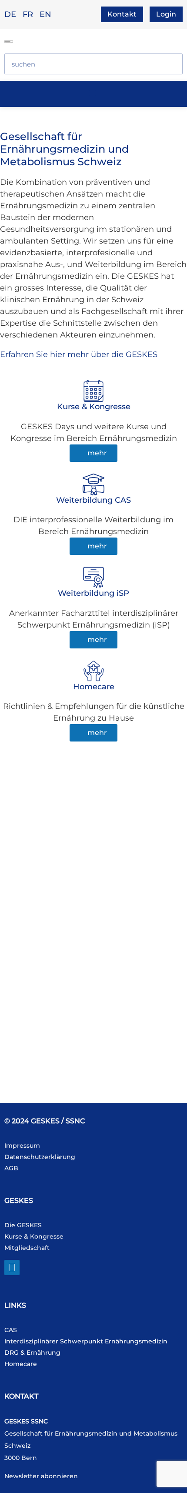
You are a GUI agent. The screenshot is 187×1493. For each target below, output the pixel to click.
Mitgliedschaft (27, 1248)
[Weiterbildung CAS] (93, 484)
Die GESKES (23, 1225)
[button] (92, 93)
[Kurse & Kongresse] (93, 391)
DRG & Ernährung (32, 1352)
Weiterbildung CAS (93, 500)
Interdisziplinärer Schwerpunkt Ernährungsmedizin (85, 1341)
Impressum (22, 1145)
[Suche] (171, 64)
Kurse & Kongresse (93, 406)
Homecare (93, 686)
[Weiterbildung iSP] (93, 577)
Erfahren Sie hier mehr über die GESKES (78, 354)
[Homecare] (93, 671)
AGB (11, 1168)
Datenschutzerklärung (39, 1157)
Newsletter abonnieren (41, 1476)
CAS (10, 1330)
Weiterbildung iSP (93, 593)
